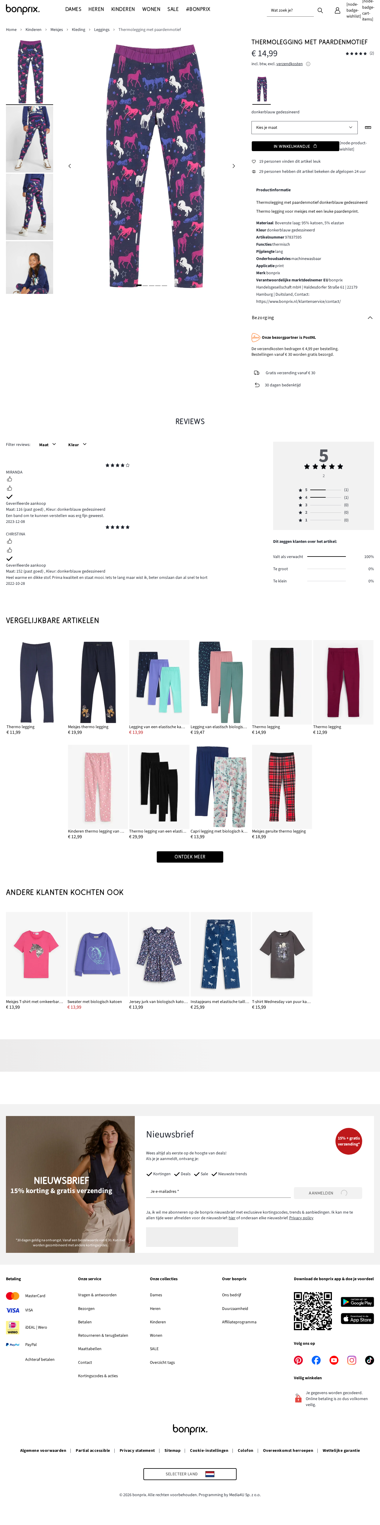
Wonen (156, 1336)
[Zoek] (320, 10)
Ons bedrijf (231, 1295)
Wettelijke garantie (341, 1450)
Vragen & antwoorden (97, 1295)
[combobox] (290, 10)
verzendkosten (289, 64)
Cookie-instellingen (209, 1450)
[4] (158, 285)
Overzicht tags (162, 1363)
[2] (145, 285)
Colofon (245, 1450)
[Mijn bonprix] (337, 10)
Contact (85, 1363)
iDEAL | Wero (36, 1327)
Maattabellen (90, 1349)
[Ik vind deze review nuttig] (9, 479)
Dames (156, 1295)
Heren (155, 1309)
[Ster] (107, 466)
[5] (164, 285)
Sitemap (172, 1450)
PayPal (31, 1345)
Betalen (85, 1322)
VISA (29, 1310)
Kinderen (158, 1322)
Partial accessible (93, 1450)
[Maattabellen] (368, 128)
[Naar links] (69, 166)
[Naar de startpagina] (35, 9)
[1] (139, 285)
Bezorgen (86, 1309)
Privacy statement (137, 1450)
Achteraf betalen (40, 1360)
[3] (151, 285)
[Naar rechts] (234, 166)
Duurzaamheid (235, 1309)
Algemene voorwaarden (43, 1450)
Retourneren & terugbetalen (103, 1336)
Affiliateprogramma (239, 1322)
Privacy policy (301, 1218)
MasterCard (35, 1296)
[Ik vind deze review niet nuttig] (9, 489)
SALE (154, 1349)
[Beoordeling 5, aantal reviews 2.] (356, 54)
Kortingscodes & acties (98, 1376)
